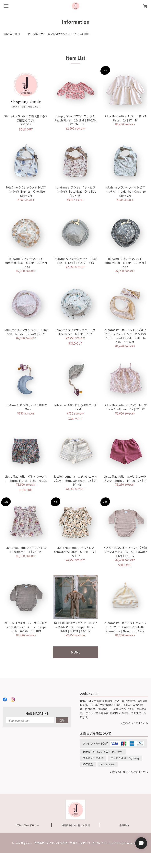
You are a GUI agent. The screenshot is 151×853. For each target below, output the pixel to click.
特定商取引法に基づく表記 (76, 825)
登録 (61, 720)
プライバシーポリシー (27, 825)
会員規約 (124, 825)
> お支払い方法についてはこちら (129, 772)
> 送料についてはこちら (134, 723)
